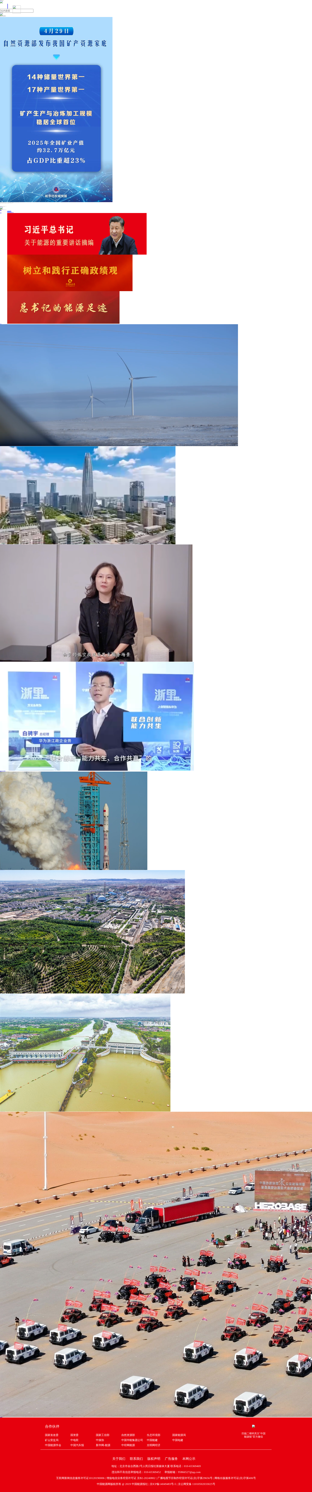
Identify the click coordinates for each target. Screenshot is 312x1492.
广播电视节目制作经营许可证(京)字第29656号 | (185, 1478)
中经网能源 (128, 1445)
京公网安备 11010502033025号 (196, 1484)
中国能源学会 (53, 1445)
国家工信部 (102, 1435)
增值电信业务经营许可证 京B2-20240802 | (132, 1478)
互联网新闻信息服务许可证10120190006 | (81, 1478)
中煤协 (100, 1440)
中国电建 (177, 1440)
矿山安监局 (51, 1440)
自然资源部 (128, 1435)
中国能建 (152, 1440)
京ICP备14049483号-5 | (164, 1484)
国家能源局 (179, 1435)
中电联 (74, 1440)
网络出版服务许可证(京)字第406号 (235, 1478)
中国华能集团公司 (132, 1440)
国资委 (74, 1435)
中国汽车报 (77, 1445)
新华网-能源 (103, 1445)
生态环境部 (153, 1435)
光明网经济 (153, 1445)
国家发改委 (51, 1435)
